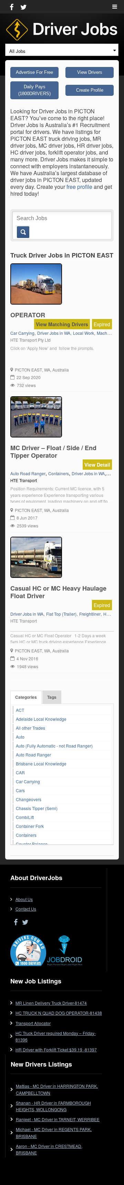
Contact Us (26, 909)
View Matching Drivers (62, 324)
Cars (20, 790)
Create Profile (89, 90)
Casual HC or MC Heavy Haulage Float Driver (58, 592)
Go (23, 232)
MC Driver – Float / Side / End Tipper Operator (53, 451)
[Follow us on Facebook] (11, 7)
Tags (51, 697)
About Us (24, 899)
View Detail (97, 464)
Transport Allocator (33, 1023)
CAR (20, 772)
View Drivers (89, 72)
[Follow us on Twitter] (24, 7)
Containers (26, 835)
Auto (20, 737)
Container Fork (30, 826)
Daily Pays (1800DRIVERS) (34, 90)
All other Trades (30, 728)
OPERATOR (27, 314)
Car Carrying (28, 781)
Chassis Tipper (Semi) (37, 808)
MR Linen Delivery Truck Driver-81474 (51, 1003)
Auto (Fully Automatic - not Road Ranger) (54, 746)
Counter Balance (32, 844)
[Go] (21, 228)
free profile (79, 187)
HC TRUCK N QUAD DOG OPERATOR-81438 (59, 1013)
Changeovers (28, 799)
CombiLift (25, 817)
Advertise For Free (34, 72)
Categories (26, 697)
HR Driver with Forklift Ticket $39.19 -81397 (56, 1049)
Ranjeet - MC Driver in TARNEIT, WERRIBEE (58, 1119)
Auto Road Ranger (33, 754)
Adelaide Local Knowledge (41, 719)
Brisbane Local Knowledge (41, 763)
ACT (20, 710)
